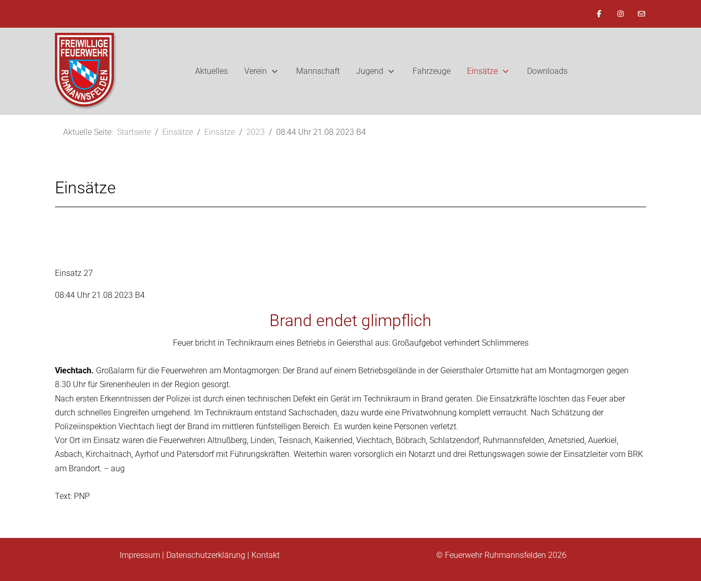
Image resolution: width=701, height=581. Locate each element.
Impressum (140, 555)
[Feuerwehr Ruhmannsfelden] (85, 71)
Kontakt (265, 555)
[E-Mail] (642, 14)
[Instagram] (620, 14)
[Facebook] (599, 14)
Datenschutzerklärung (205, 555)
